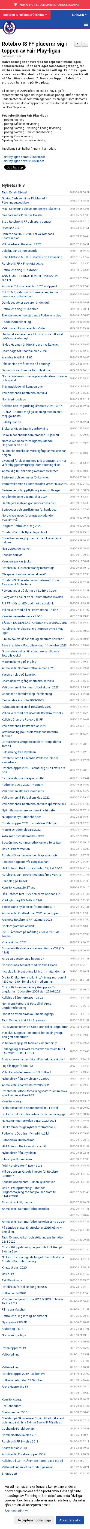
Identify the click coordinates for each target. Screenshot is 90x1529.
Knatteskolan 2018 (14, 1448)
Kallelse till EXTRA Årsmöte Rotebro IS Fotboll (32, 1460)
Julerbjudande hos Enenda (19, 250)
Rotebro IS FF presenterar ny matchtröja (28, 568)
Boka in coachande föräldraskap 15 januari (30, 435)
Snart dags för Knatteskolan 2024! (24, 351)
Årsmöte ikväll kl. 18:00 (17, 357)
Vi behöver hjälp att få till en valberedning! (29, 1043)
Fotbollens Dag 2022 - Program (22, 784)
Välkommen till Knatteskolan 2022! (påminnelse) (34, 804)
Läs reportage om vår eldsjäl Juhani (25, 862)
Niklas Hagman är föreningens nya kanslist (30, 344)
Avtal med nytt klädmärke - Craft (23, 836)
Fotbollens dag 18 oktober (19, 270)
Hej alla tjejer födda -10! (17, 1066)
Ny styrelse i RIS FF (14, 1322)
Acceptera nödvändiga (34, 1520)
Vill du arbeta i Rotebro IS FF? (21, 244)
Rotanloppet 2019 (14, 1348)
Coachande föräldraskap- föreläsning (27, 694)
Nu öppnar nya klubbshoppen (22, 817)
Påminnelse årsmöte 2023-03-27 (23, 700)
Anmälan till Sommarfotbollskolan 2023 (28, 668)
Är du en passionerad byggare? (23, 958)
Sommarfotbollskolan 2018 (20, 1435)
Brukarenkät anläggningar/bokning (25, 428)
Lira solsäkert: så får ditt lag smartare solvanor (32, 639)
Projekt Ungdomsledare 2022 (21, 829)
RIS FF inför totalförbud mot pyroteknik (28, 603)
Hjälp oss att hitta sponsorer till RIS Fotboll (30, 1108)
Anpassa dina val (17, 1511)
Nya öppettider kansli (16, 548)
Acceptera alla (69, 1520)
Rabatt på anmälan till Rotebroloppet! (26, 706)
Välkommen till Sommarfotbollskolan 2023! (30, 687)
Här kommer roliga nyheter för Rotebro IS (29, 1127)
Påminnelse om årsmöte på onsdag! (26, 364)
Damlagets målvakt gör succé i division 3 (29, 503)
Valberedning (11, 1354)
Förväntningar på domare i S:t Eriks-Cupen (29, 590)
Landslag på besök (15, 881)
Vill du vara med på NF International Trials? (30, 610)
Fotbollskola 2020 (14, 1293)
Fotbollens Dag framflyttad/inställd (25, 1133)
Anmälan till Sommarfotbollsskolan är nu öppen (34, 1221)
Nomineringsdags (14, 399)
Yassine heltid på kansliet (19, 674)
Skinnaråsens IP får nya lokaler (22, 215)
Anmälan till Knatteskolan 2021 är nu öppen (30, 913)
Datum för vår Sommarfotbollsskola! (26, 370)
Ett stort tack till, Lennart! (18, 1202)
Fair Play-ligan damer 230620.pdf (23, 157)
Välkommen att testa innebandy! (23, 791)
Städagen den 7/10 (14, 1412)
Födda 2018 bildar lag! (17, 322)
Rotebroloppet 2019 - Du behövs (23, 1373)
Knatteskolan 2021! (14, 942)
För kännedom (11, 1406)
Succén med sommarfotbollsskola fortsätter (31, 842)
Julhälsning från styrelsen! (19, 752)
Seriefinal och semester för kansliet (25, 477)
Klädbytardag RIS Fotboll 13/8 (22, 900)
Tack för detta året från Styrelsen (23, 1020)
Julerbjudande (11, 422)
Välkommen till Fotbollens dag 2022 (26, 797)
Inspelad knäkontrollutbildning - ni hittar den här (33, 971)
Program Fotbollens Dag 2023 (22, 526)
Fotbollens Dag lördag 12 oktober (24, 1316)
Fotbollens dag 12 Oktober (20, 309)
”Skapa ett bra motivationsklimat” (24, 574)
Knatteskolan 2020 (14, 1267)
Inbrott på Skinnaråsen (17, 1159)
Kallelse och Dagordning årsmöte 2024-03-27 (32, 406)
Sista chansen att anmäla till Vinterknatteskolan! (33, 1059)
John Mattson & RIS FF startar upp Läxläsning (32, 257)
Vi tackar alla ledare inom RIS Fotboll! (26, 1072)
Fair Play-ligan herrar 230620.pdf (23, 161)
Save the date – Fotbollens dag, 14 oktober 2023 (34, 645)
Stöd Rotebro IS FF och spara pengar (26, 221)
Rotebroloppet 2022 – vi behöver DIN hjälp (30, 823)
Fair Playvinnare (12, 1280)
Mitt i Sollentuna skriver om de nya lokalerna (31, 208)
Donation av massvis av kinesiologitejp (28, 1014)
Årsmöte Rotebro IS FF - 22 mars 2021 (27, 919)
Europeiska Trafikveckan (18, 1140)
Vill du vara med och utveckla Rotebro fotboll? (32, 713)
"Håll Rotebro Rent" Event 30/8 (22, 1165)
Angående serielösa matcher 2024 (24, 496)
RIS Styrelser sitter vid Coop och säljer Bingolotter (35, 1027)
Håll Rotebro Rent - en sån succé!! (24, 1146)
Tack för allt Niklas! (14, 192)
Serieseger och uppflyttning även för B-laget (31, 490)
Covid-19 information (16, 849)
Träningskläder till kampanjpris (22, 386)
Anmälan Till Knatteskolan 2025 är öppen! (29, 286)
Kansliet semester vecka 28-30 (22, 616)
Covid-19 (8, 1274)
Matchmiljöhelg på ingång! (19, 661)
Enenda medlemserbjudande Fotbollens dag (31, 315)
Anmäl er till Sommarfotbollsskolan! (26, 1208)
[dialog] (45, 1503)
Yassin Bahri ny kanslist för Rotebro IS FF (29, 906)
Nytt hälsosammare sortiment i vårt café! (28, 810)
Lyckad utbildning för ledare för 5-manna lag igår (34, 1114)
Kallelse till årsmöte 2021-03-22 (22, 997)
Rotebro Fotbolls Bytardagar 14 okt (25, 532)
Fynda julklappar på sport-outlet (23, 778)
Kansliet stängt (12, 1101)
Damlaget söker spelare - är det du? (25, 302)
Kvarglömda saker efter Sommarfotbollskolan (32, 597)
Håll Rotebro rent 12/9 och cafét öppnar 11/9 (31, 894)
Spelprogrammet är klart (18, 926)
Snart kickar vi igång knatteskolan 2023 (28, 681)
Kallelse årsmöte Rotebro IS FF (22, 719)
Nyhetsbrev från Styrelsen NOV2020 (25, 1078)
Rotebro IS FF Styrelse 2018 (20, 1441)
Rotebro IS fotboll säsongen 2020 (24, 1287)
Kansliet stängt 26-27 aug (19, 887)
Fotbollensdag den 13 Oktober (22, 1380)
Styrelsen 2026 (11, 228)
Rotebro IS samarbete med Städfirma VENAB (31, 874)
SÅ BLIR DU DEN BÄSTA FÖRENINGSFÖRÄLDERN (34, 622)
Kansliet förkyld (12, 555)
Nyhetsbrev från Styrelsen (19, 1152)
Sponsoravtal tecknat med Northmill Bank (29, 965)
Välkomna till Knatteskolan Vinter (23, 328)
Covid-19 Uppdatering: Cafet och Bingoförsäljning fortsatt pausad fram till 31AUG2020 (29, 1192)
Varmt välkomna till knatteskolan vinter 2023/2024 (35, 484)
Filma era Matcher (13, 1309)
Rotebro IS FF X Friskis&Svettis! (23, 263)
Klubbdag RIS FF (13, 1329)
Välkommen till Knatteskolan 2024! (25, 393)
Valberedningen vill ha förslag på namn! (28, 1467)
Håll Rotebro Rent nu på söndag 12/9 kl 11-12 (32, 868)
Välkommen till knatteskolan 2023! (24, 726)
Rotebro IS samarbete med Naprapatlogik (29, 855)
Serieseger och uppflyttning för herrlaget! (29, 509)
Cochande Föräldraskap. (18, 1428)
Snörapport (9, 1473)
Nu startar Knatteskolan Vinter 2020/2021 (29, 1120)
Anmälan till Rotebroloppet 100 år (24, 1454)
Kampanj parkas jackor (17, 561)
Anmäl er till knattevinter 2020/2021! (25, 1085)
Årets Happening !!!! (15, 1386)
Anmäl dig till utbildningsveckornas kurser (30, 471)
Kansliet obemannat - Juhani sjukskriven (28, 1182)
